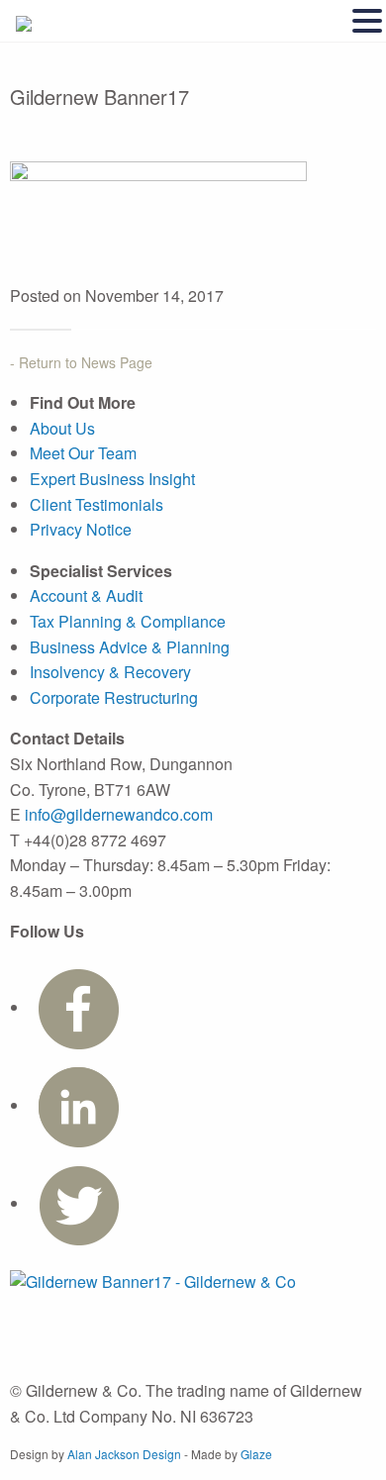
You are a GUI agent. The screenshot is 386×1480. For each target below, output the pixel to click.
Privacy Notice (81, 529)
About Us (62, 428)
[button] (367, 22)
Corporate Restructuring (114, 697)
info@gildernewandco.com (119, 814)
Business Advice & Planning (130, 647)
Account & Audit (86, 595)
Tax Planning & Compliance (128, 621)
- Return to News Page (81, 362)
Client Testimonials (96, 504)
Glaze (256, 1453)
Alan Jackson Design (124, 1453)
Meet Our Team (83, 453)
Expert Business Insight (112, 478)
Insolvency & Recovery (110, 671)
